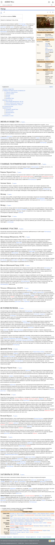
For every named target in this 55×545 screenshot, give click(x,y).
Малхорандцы (33, 501)
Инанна (17, 398)
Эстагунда (12, 356)
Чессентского (26, 322)
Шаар (52, 354)
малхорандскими (16, 460)
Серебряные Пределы (31, 513)
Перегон (48, 515)
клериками (27, 301)
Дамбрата (6, 356)
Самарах (18, 528)
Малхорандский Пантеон (49, 50)
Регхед (52, 515)
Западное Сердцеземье (18, 519)
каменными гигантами (47, 176)
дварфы (47, 44)
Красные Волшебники (27, 340)
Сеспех (16, 524)
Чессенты (42, 200)
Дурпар (23, 532)
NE (51, 480)
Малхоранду (22, 24)
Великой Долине (38, 418)
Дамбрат (20, 530)
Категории (3, 537)
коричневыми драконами (26, 176)
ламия (36, 296)
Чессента (24, 321)
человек (5, 260)
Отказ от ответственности (31, 543)
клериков (52, 389)
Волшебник (15, 260)
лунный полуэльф (29, 495)
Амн (11, 519)
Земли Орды (29, 518)
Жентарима (18, 338)
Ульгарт (32, 532)
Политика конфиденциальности (8, 543)
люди (46, 43)
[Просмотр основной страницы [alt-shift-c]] (1, 12)
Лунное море (38, 515)
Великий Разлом (14, 530)
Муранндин (37, 519)
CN (46, 59)
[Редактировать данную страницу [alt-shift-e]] (48, 12)
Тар (11, 516)
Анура (37, 137)
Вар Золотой (13, 532)
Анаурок (12, 515)
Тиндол (27, 528)
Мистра (51, 51)
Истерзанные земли (29, 515)
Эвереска (40, 521)
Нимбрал (43, 519)
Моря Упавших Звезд (38, 351)
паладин (19, 463)
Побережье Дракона (19, 522)
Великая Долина (17, 518)
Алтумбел (21, 525)
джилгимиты (15, 454)
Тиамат (47, 57)
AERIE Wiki (9, 2)
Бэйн (46, 48)
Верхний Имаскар (29, 525)
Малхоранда (3, 31)
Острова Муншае (21, 521)
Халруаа (44, 530)
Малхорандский (25, 281)
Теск (50, 518)
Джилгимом (41, 292)
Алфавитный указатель (19, 537)
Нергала (11, 423)
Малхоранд (20, 329)
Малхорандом (35, 166)
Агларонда (13, 315)
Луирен (27, 532)
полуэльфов (24, 209)
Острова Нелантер (50, 519)
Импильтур (35, 518)
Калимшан (27, 519)
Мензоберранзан (14, 533)
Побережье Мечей (30, 521)
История (39, 537)
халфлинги (47, 46)
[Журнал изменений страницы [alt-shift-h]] (50, 12)
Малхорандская (41, 198)
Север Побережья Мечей (43, 513)
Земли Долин (21, 515)
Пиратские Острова (37, 522)
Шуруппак (47, 480)
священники (8, 454)
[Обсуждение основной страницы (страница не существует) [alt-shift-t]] (4, 12)
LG (6, 463)
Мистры (24, 260)
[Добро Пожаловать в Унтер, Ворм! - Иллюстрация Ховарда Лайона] (45, 22)
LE (24, 495)
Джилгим (24, 25)
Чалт (30, 528)
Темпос (47, 52)
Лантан (32, 519)
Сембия (44, 522)
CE (47, 59)
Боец (11, 481)
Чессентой (36, 314)
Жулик (16, 481)
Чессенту (48, 354)
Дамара (24, 518)
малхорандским (19, 361)
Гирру (20, 398)
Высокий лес (13, 513)
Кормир (12, 522)
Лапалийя (12, 528)
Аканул (17, 525)
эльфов (17, 209)
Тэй (49, 525)
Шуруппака (13, 488)
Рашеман (46, 518)
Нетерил (44, 515)
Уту (45, 398)
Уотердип (52, 513)
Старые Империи (49, 37)
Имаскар (21, 212)
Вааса (11, 518)
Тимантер (12, 527)
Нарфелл (41, 518)
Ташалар (22, 528)
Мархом (41, 525)
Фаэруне (29, 290)
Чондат (30, 524)
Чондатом (42, 314)
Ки (23, 398)
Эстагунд (36, 532)
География (9, 537)
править (23, 121)
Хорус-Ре (23, 463)
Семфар (46, 525)
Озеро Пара (13, 521)
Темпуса (2, 497)
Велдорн (19, 532)
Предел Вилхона (28, 522)
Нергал (37, 398)
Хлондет (26, 524)
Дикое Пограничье (21, 513)
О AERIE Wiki (21, 543)
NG (1, 260)
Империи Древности (31, 537)
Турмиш (21, 524)
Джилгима (3, 27)
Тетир (36, 521)
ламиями (28, 445)
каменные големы (49, 410)
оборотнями (22, 445)
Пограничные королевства (36, 530)
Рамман (41, 398)
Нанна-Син (31, 398)
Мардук (26, 398)
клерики (11, 376)
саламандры (10, 222)
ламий (12, 296)
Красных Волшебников (9, 338)
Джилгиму (18, 493)
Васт (16, 515)
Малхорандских (4, 284)
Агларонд (15, 353)
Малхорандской (4, 137)
